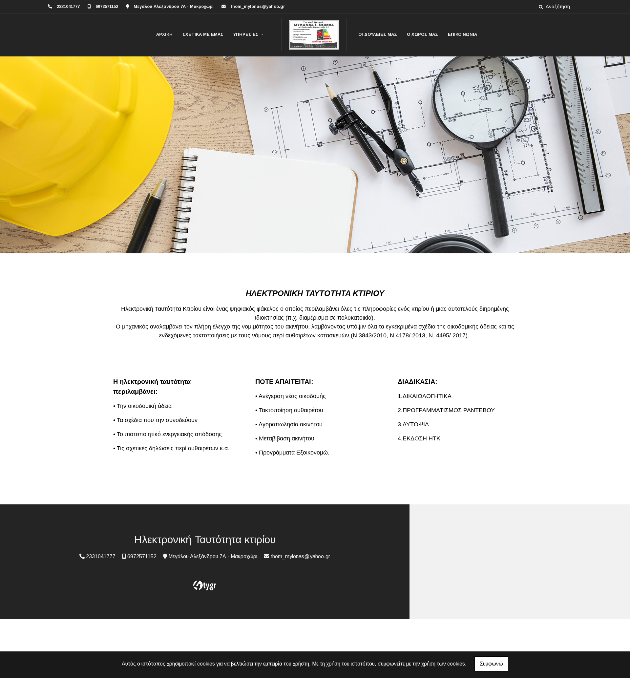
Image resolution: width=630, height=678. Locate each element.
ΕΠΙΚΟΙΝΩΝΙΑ (462, 34)
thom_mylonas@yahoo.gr (257, 6)
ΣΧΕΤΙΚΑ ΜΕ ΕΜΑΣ (202, 34)
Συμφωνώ (491, 664)
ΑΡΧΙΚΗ (164, 34)
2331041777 (68, 6)
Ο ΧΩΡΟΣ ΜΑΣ (422, 34)
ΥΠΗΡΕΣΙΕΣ (246, 34)
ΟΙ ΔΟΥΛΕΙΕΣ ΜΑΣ (377, 34)
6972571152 (106, 6)
